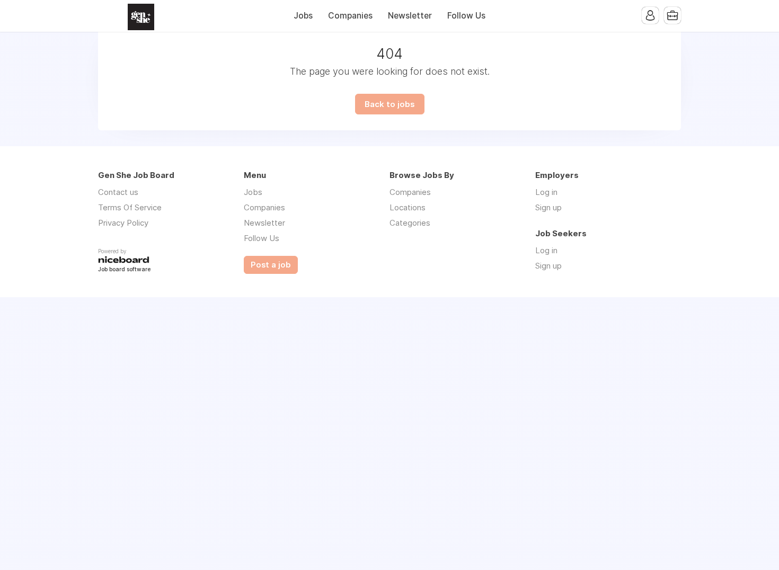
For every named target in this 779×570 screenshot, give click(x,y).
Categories (410, 223)
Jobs (303, 16)
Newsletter (410, 16)
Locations (408, 207)
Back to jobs (390, 104)
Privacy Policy (123, 223)
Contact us (118, 192)
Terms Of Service (130, 207)
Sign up (548, 207)
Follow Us (466, 16)
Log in (546, 192)
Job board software (124, 270)
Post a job (271, 265)
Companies (350, 16)
